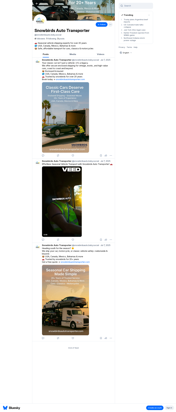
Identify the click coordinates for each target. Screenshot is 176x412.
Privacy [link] (122, 47)
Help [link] (136, 47)
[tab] (45, 54)
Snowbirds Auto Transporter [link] (57, 60)
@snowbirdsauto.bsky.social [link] (85, 60)
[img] (73, 10)
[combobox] (137, 6)
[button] (37, 3)
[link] (40, 38)
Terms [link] (129, 47)
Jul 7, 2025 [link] (104, 60)
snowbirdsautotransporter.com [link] (70, 79)
